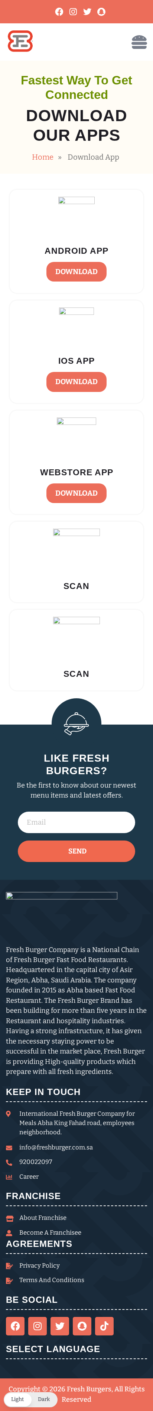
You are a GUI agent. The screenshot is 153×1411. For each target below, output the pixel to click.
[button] (31, 1399)
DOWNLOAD (76, 271)
